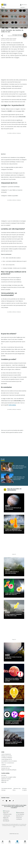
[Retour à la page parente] (3, 6)
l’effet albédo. (12, 405)
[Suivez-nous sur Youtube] (10, 801)
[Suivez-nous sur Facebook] (3, 801)
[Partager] (2, 36)
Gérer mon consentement (7, 762)
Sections (23, 7)
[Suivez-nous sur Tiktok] (13, 801)
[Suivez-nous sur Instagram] (6, 801)
